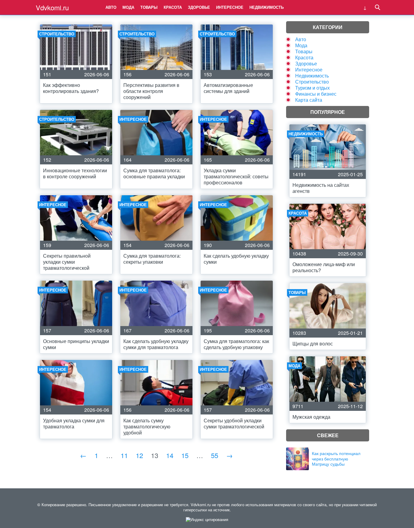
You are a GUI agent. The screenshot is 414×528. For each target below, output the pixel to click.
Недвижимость (266, 7)
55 (214, 455)
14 (169, 455)
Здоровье (199, 7)
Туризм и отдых (312, 87)
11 (124, 455)
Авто (110, 7)
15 (185, 455)
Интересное (229, 7)
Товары (149, 7)
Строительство (312, 81)
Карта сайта (308, 99)
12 (139, 455)
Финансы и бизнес (315, 93)
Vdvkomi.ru (52, 7)
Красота (173, 7)
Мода (128, 7)
